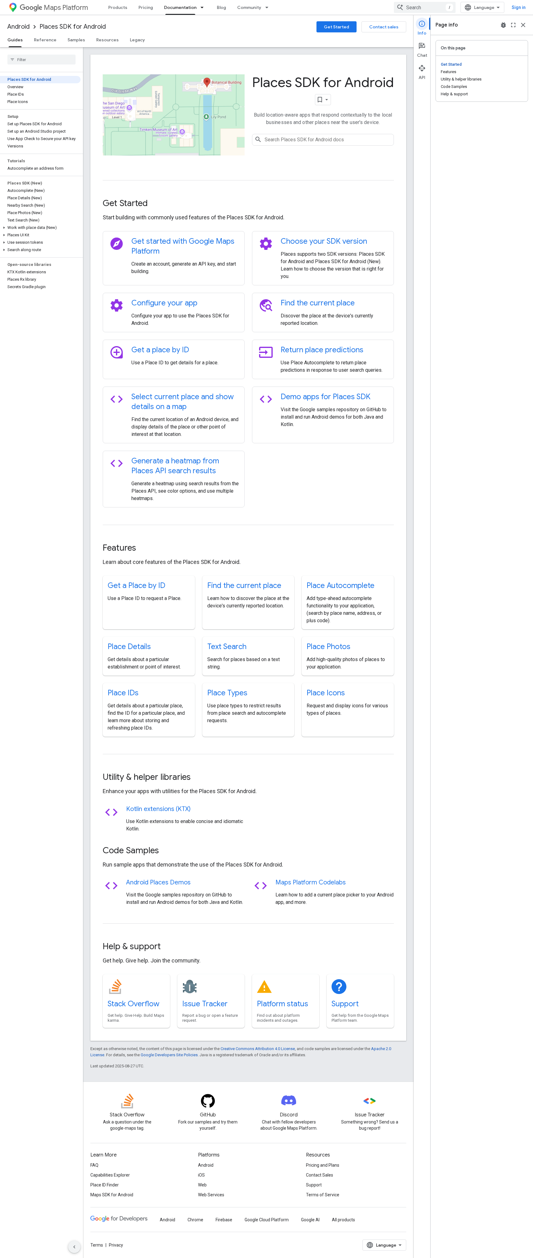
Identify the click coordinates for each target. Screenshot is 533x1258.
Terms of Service (322, 1194)
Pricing (145, 7)
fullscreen (513, 25)
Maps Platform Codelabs (310, 882)
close (523, 25)
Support (345, 1003)
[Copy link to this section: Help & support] (169, 947)
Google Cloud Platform (267, 1219)
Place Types (227, 692)
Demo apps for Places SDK (325, 396)
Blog (221, 7)
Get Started (336, 27)
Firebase (224, 1219)
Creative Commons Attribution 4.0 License (258, 1048)
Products (117, 7)
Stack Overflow (133, 1003)
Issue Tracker (205, 1003)
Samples (76, 40)
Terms (96, 1245)
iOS (201, 1175)
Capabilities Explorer (110, 1175)
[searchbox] (41, 59)
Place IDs (123, 692)
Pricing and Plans (322, 1165)
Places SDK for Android (72, 27)
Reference (45, 40)
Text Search (226, 646)
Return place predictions (322, 349)
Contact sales (384, 27)
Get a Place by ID (136, 585)
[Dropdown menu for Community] (268, 7)
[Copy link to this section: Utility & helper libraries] (199, 777)
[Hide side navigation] (74, 1247)
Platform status (282, 1003)
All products (343, 1219)
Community (249, 7)
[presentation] (248, 203)
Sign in (519, 7)
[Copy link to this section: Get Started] (156, 204)
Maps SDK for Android (111, 1194)
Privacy (116, 1245)
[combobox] (425, 7)
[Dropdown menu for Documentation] (203, 7)
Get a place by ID (160, 349)
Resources (107, 40)
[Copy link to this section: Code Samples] (167, 851)
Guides (15, 40)
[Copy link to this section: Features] (144, 548)
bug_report (503, 25)
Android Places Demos (158, 882)
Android (18, 27)
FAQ (94, 1165)
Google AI (310, 1219)
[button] (40, 227)
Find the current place (318, 303)
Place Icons (326, 692)
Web (202, 1184)
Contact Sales (319, 1175)
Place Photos (328, 646)
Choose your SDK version (324, 241)
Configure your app (164, 303)
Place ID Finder (104, 1184)
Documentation (180, 7)
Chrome (195, 1219)
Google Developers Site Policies (169, 1055)
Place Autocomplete (340, 585)
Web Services (211, 1194)
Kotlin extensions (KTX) (158, 809)
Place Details (129, 646)
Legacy (137, 40)
